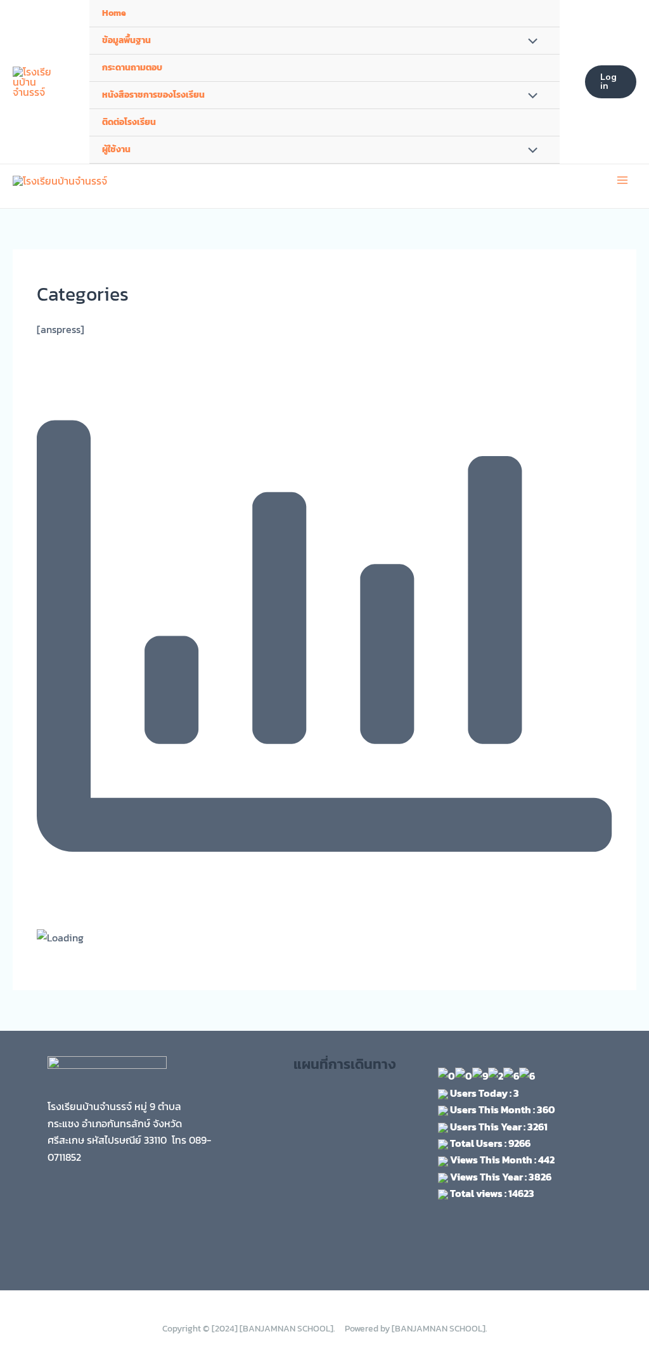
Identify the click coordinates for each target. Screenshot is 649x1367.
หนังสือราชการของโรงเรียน (153, 94)
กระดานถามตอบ (132, 67)
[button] (610, 81)
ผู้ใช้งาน (116, 149)
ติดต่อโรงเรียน (129, 122)
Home (114, 13)
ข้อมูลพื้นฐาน (126, 40)
